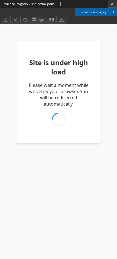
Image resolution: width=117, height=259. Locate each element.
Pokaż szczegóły (93, 12)
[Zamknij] (112, 4)
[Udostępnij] (15, 19)
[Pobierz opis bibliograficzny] (42, 20)
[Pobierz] (6, 19)
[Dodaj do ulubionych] (25, 19)
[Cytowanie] (52, 19)
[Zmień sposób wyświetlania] (33, 19)
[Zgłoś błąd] (61, 19)
